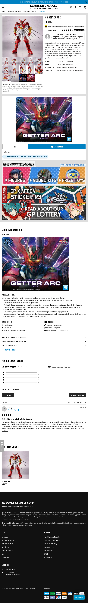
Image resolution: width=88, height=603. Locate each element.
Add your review (79, 30)
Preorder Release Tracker (52, 540)
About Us (5, 537)
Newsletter (5, 547)
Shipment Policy (49, 547)
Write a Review (79, 395)
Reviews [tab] (5, 390)
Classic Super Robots (64, 64)
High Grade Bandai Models (65, 67)
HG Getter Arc (6, 481)
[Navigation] (3, 7)
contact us (28, 525)
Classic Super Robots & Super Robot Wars (21, 11)
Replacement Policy (50, 544)
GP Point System (7, 544)
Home (3, 11)
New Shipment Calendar (52, 537)
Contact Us (5, 557)
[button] (84, 7)
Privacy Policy (48, 557)
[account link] (76, 7)
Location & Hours (7, 550)
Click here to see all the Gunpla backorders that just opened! (44, 2)
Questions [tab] (15, 390)
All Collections (48, 550)
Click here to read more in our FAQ (35, 156)
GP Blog (46, 554)
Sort (69, 402)
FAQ (3, 554)
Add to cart (58, 146)
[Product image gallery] (22, 36)
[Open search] (71, 7)
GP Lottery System (8, 540)
